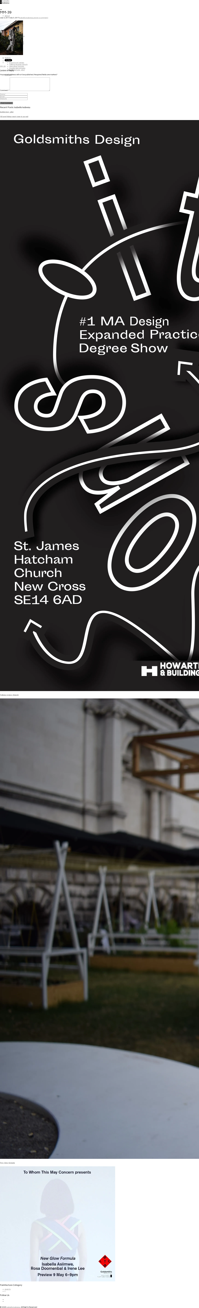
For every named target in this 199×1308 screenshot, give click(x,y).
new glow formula (16, 66)
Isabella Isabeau (26, 18)
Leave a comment (40, 18)
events (8, 58)
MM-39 (3, 66)
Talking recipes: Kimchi (9, 695)
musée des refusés (17, 68)
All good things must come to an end (14, 117)
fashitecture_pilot (17, 70)
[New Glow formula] (57, 1281)
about (7, 16)
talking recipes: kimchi (18, 64)
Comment (4, 90)
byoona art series (16, 63)
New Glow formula (7, 1163)
